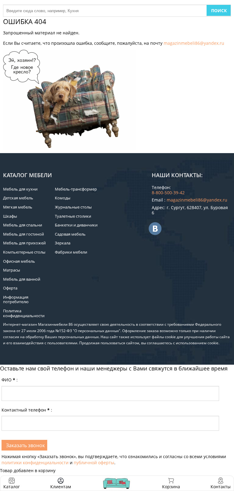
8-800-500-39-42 (168, 192)
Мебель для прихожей (24, 243)
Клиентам (60, 486)
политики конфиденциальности (35, 462)
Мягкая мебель (17, 207)
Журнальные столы (73, 207)
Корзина (171, 483)
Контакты (221, 486)
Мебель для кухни (20, 189)
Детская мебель (18, 198)
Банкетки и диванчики (76, 225)
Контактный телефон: (27, 410)
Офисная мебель (19, 261)
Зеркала (62, 243)
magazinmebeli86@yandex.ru (194, 43)
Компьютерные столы (24, 252)
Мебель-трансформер (76, 189)
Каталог (11, 486)
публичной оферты (94, 462)
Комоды (62, 198)
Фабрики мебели (71, 252)
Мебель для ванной (21, 279)
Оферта (10, 288)
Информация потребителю (16, 299)
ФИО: (10, 380)
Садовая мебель (70, 234)
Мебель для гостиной (23, 234)
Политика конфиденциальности (23, 313)
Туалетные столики (73, 216)
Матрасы (11, 270)
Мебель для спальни (22, 225)
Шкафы (10, 216)
